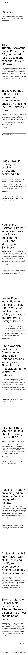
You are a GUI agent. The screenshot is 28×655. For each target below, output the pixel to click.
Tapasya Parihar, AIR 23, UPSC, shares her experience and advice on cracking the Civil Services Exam (14, 100)
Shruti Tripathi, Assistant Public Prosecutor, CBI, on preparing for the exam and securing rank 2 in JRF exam (13, 54)
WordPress (23, 652)
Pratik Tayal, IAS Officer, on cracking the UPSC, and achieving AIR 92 (12, 167)
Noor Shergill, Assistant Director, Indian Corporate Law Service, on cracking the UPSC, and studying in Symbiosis (13, 236)
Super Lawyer (5, 2)
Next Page (23, 643)
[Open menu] (25, 2)
